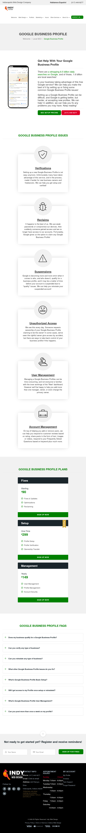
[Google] (14, 789)
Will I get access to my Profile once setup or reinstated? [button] (31, 690)
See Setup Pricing (49, 113)
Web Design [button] (22, 17)
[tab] (43, 637)
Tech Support (68, 782)
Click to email (33, 778)
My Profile (66, 775)
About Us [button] (65, 17)
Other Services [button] (55, 17)
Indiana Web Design (54, 823)
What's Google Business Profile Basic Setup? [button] (27, 679)
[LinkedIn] (4, 793)
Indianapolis (7, 2)
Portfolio (31, 17)
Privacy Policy (29, 823)
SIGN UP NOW (43, 514)
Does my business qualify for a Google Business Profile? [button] (32, 637)
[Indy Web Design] (14, 776)
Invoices (66, 778)
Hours (47, 17)
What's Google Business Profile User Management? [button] (30, 701)
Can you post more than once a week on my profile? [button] (30, 711)
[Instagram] (18, 789)
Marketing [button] (39, 17)
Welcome (14, 17)
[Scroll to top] (43, 734)
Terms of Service (41, 823)
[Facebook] (4, 789)
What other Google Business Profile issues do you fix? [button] (31, 669)
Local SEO (37, 39)
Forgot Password (69, 785)
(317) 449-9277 (77, 2)
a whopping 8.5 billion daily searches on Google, (56, 73)
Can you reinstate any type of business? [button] (25, 658)
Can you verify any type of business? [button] (24, 648)
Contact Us (76, 17)
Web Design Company (22, 2)
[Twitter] (9, 789)
